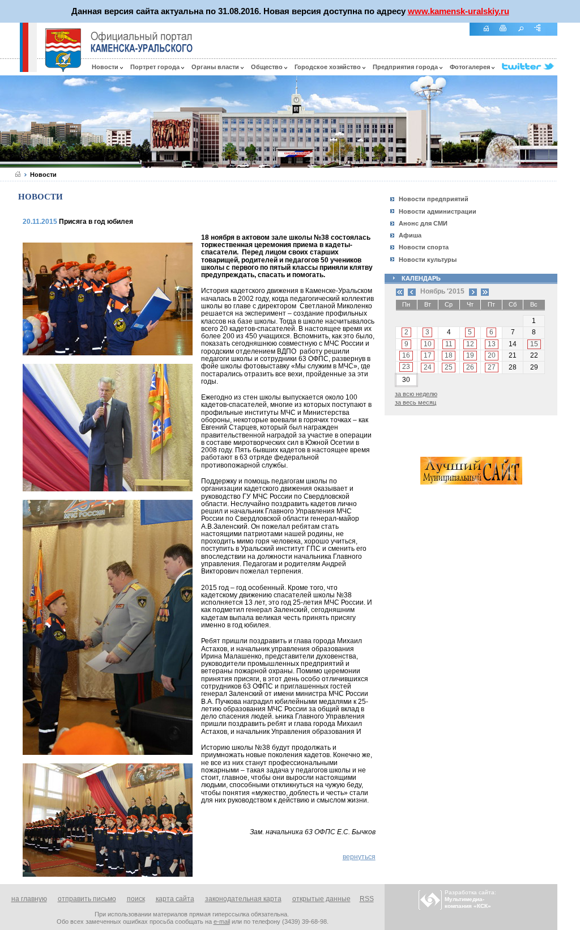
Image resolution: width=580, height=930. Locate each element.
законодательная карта (243, 899)
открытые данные (321, 899)
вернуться (359, 857)
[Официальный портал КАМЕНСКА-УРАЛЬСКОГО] (142, 42)
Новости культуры (428, 259)
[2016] (485, 291)
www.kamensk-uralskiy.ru (458, 11)
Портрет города (155, 66)
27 (492, 367)
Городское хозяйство (328, 66)
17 (428, 355)
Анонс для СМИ (423, 223)
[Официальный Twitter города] (529, 67)
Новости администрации (437, 211)
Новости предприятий (433, 199)
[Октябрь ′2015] (412, 291)
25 (449, 367)
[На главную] (490, 34)
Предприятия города (406, 66)
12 (470, 344)
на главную (29, 899)
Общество (267, 66)
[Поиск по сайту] (524, 34)
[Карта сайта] (541, 34)
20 (492, 355)
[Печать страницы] (507, 34)
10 (428, 344)
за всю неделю (416, 393)
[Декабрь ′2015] (473, 291)
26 (470, 367)
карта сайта (175, 899)
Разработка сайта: (470, 899)
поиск (136, 899)
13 (492, 344)
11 (449, 344)
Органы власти (216, 66)
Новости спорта (424, 247)
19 (470, 355)
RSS (367, 899)
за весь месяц (415, 402)
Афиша (410, 235)
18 (449, 355)
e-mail (222, 921)
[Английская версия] (9, 69)
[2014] (400, 291)
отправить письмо (87, 899)
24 (428, 367)
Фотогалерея (471, 66)
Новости (106, 66)
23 (406, 367)
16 (406, 355)
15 (534, 344)
